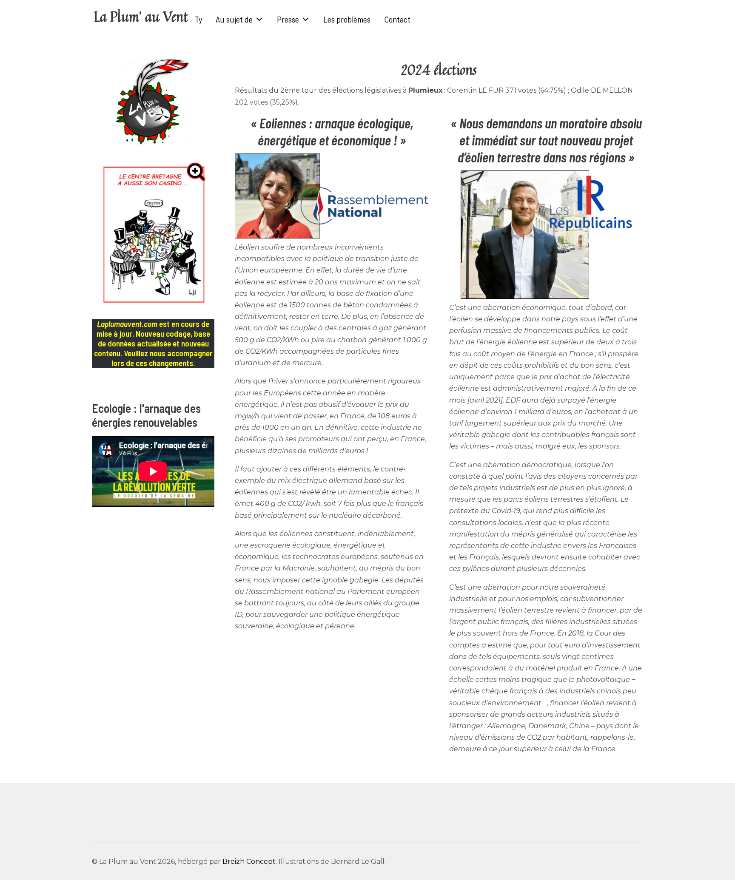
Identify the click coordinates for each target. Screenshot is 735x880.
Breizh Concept (249, 861)
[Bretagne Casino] (153, 235)
